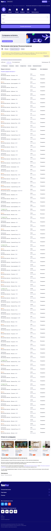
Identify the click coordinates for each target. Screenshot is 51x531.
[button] (2, 504)
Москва (10, 5)
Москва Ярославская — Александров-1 (9, 79)
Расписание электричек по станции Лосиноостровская (38, 5)
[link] (7, 41)
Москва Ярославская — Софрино (8, 99)
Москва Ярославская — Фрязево (8, 115)
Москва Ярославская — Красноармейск (9, 83)
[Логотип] (3, 1)
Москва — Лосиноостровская (6, 475)
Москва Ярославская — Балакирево (8, 166)
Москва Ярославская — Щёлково (8, 91)
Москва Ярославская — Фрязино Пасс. (9, 107)
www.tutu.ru (19, 525)
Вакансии (2, 516)
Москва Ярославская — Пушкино (8, 111)
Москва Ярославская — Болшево (8, 75)
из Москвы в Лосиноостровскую (31, 465)
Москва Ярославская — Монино (8, 87)
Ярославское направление (19, 5)
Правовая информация (5, 519)
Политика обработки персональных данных (9, 526)
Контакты (2, 518)
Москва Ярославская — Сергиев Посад (9, 95)
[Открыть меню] (49, 1)
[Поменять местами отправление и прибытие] (47, 17)
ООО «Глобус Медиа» (19, 524)
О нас (2, 515)
